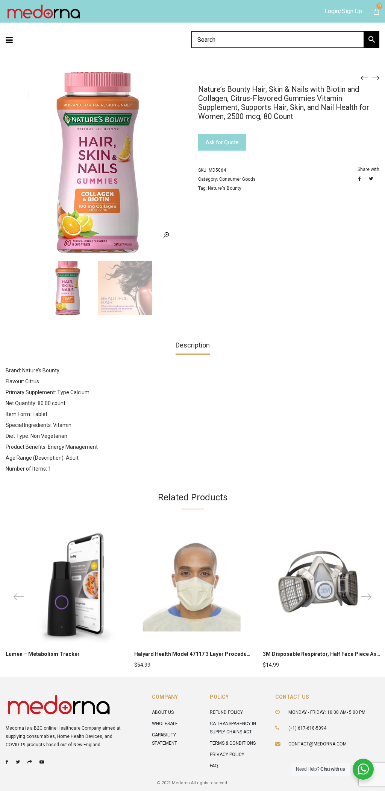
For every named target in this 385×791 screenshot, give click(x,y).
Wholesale (165, 723)
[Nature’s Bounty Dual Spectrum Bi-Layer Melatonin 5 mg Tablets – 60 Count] (364, 77)
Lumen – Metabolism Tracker (43, 654)
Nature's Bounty (224, 188)
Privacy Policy (227, 754)
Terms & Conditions (233, 743)
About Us (163, 712)
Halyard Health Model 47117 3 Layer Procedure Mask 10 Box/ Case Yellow (226, 654)
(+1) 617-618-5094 (307, 728)
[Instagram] (29, 762)
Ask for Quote (222, 142)
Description (193, 345)
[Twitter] (18, 762)
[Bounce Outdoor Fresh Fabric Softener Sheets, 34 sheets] (375, 77)
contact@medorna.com (317, 744)
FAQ (214, 765)
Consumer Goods (237, 179)
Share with (368, 169)
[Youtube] (41, 762)
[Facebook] (7, 762)
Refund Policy (226, 712)
